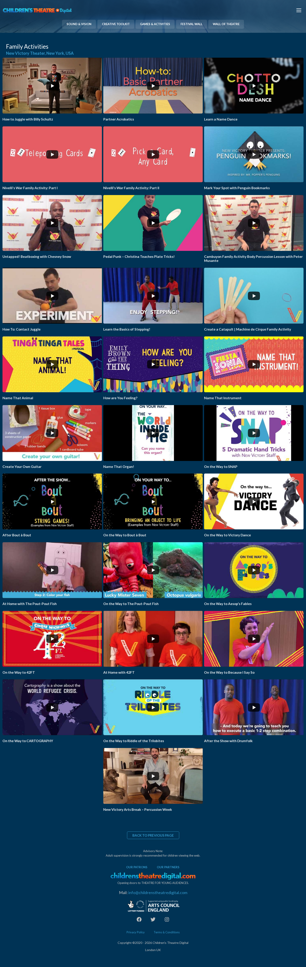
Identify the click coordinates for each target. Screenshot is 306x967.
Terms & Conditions (167, 932)
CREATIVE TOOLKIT (116, 24)
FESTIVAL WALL (192, 24)
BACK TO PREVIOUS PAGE (153, 835)
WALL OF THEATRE (226, 24)
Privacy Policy (136, 932)
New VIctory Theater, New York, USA (40, 53)
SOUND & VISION (79, 24)
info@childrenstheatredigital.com (157, 892)
